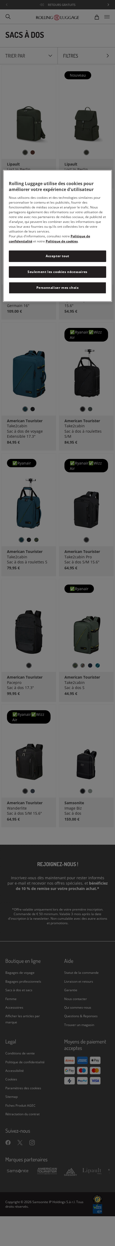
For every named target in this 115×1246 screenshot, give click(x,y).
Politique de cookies (62, 241)
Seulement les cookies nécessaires (57, 272)
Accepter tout (57, 256)
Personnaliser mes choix (57, 287)
